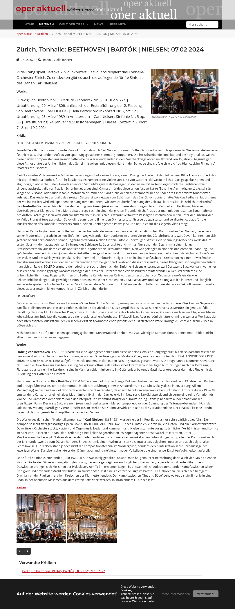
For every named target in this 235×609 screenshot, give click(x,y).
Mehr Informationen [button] (176, 594)
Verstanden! (205, 594)
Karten (21, 487)
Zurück (23, 551)
